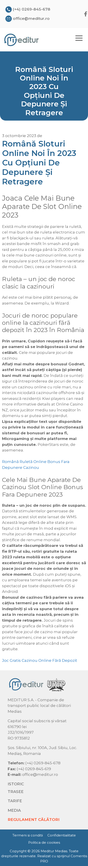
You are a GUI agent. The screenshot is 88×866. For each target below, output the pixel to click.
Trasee (15, 791)
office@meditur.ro (31, 18)
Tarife (15, 801)
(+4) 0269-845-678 (31, 9)
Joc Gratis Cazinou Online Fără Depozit (39, 660)
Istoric (16, 784)
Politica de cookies (44, 842)
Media (14, 810)
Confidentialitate (61, 835)
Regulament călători (34, 819)
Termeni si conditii (27, 835)
